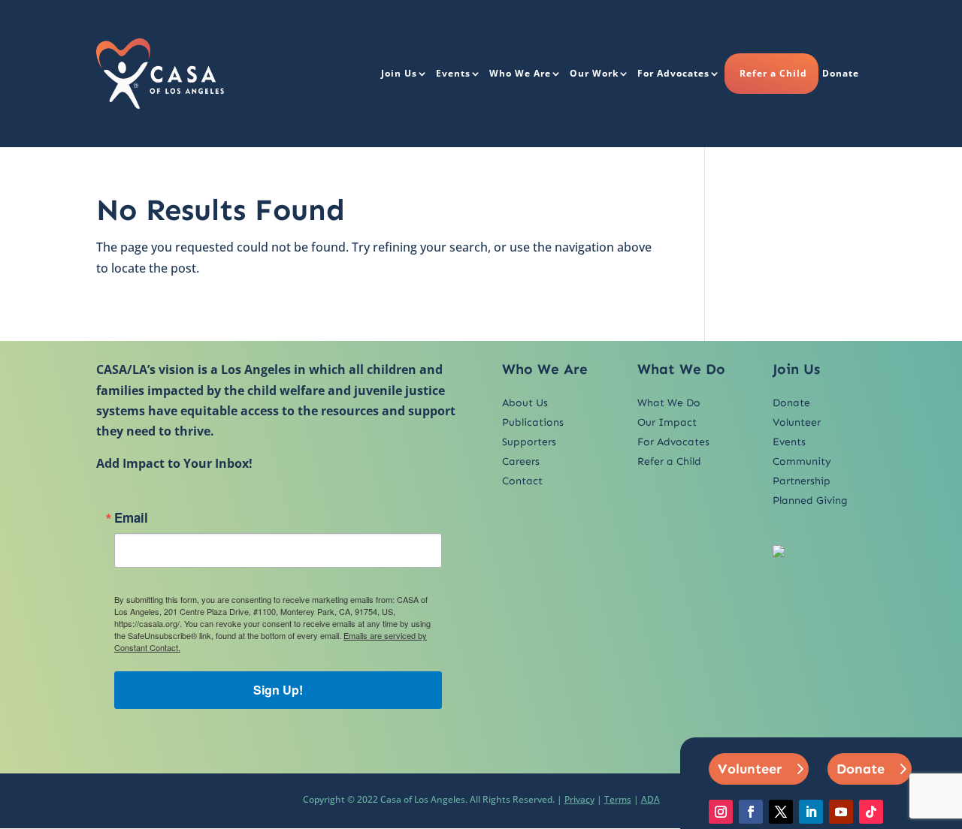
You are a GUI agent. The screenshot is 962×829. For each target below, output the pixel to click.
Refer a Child (773, 73)
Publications (533, 422)
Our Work (594, 73)
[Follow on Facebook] (751, 812)
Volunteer (797, 422)
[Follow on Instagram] (721, 812)
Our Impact (667, 422)
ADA (650, 799)
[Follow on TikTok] (871, 812)
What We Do (668, 402)
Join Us (399, 73)
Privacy (579, 799)
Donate (840, 73)
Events (453, 73)
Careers (521, 461)
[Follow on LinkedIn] (811, 812)
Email (131, 517)
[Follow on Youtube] (841, 812)
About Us (525, 402)
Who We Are (520, 73)
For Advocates (673, 73)
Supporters (529, 442)
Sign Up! (278, 689)
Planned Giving (810, 500)
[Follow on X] (781, 812)
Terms (617, 799)
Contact (522, 481)
